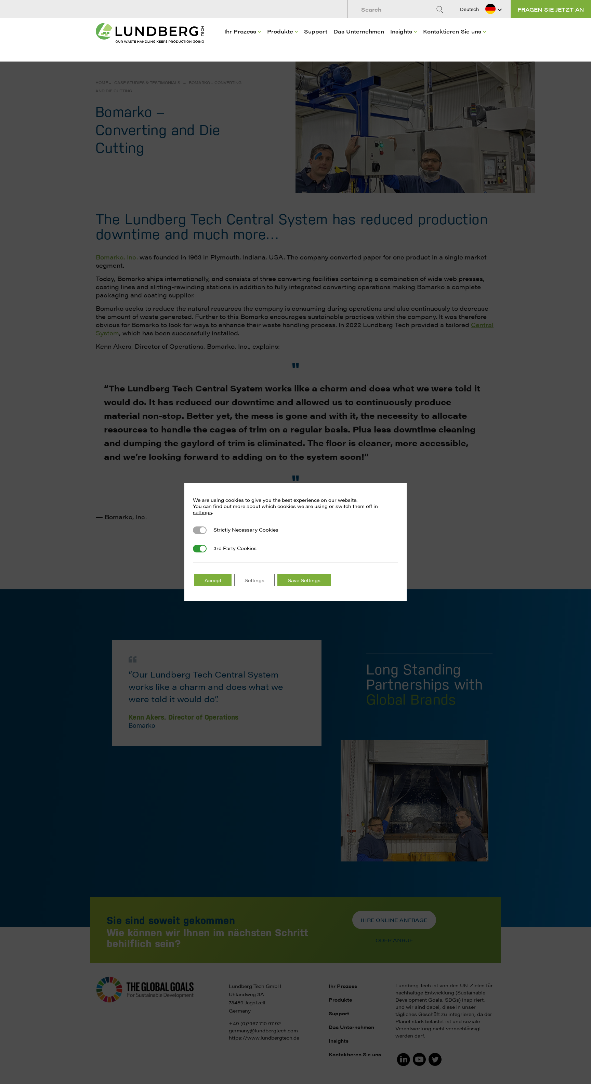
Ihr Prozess (240, 31)
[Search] (440, 9)
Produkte (280, 31)
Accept (213, 580)
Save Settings (304, 580)
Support (315, 31)
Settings (254, 580)
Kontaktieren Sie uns (452, 31)
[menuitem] (242, 41)
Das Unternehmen (358, 31)
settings (202, 512)
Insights (401, 31)
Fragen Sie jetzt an (550, 9)
